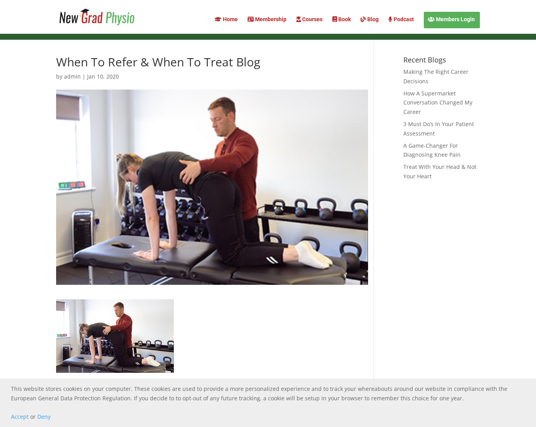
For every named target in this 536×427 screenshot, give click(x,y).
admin (72, 76)
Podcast (403, 19)
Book (344, 19)
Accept (20, 416)
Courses (312, 19)
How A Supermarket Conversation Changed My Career (437, 103)
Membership (270, 19)
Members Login (455, 19)
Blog (372, 19)
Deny (44, 416)
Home (230, 19)
